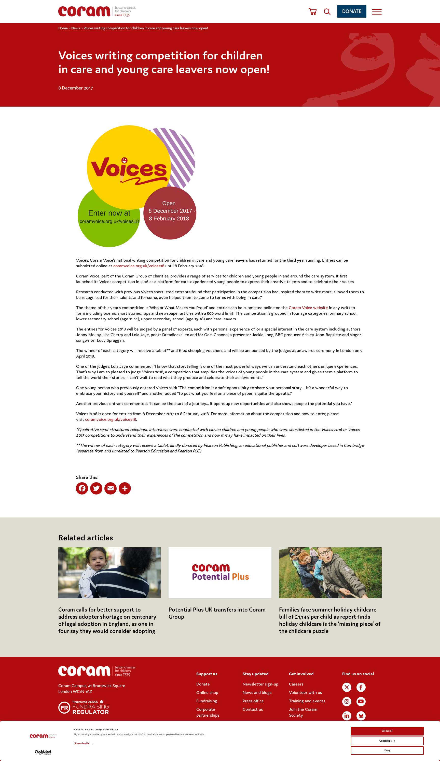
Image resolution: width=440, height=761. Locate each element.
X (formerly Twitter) (346, 687)
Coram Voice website (308, 307)
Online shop (207, 692)
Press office (253, 701)
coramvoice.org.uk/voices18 (138, 266)
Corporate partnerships (207, 712)
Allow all (387, 731)
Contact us (253, 709)
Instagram (346, 701)
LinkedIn (346, 715)
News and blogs (257, 692)
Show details (81, 743)
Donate (351, 11)
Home (63, 28)
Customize (385, 741)
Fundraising (206, 701)
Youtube (361, 701)
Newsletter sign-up (260, 684)
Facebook (361, 687)
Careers (296, 684)
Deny (387, 750)
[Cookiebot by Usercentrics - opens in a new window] (43, 752)
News (75, 28)
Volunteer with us (305, 692)
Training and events (307, 701)
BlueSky (361, 715)
